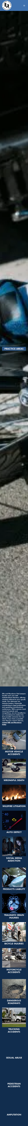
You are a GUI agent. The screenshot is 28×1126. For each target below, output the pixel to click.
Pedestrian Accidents (14, 1085)
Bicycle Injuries (14, 943)
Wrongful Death (14, 780)
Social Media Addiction (14, 859)
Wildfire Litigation (14, 806)
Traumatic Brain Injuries (14, 916)
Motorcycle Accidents (14, 971)
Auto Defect (14, 832)
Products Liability (14, 889)
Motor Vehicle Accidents (14, 753)
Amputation (14, 1114)
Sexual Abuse (14, 1057)
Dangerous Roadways (14, 1002)
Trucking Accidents (14, 1030)
